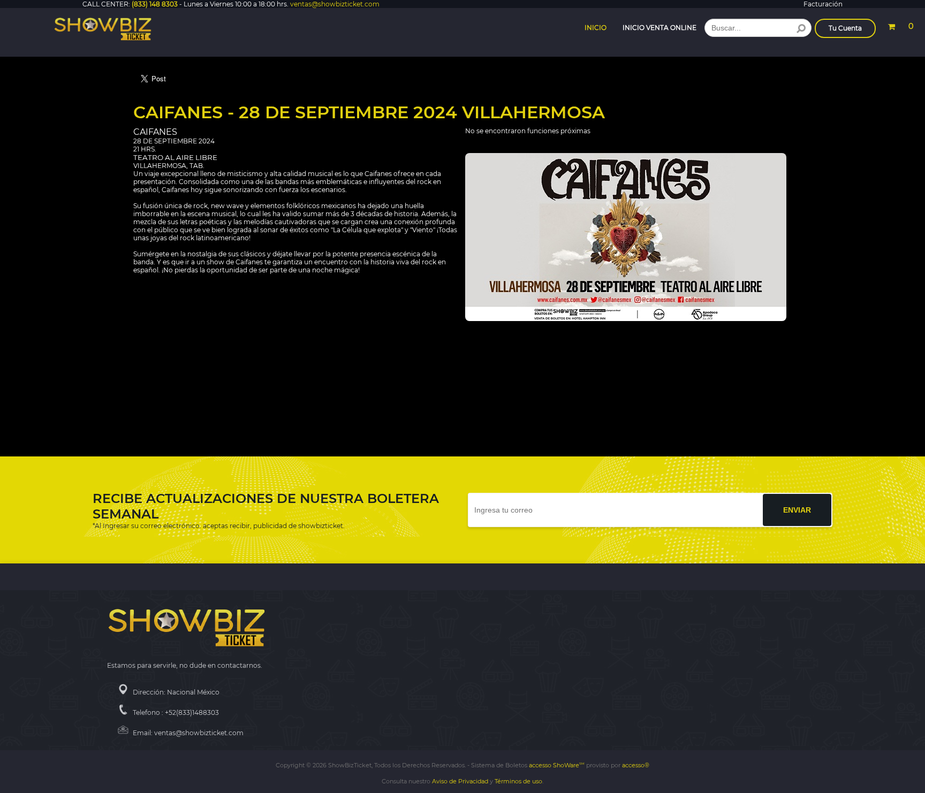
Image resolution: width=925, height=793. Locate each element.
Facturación (823, 4)
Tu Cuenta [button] (845, 28)
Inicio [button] (595, 28)
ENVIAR (797, 510)
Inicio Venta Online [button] (659, 28)
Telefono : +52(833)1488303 (176, 712)
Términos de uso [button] (518, 781)
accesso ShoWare (557, 765)
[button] (900, 24)
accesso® (635, 765)
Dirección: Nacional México (176, 692)
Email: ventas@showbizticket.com (188, 733)
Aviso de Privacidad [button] (460, 781)
